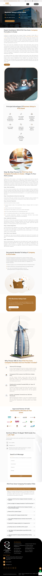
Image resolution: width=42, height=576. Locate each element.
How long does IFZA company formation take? (17, 515)
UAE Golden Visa (17, 550)
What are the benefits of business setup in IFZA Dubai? (19, 488)
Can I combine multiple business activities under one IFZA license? (19, 519)
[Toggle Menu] (28, 4)
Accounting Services (17, 543)
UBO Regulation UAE (18, 551)
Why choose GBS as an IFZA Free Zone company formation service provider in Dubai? (19, 507)
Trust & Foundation (17, 553)
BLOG (31, 573)
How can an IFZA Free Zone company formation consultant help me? (19, 499)
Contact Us (7, 64)
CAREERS (33, 573)
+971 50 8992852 (15, 302)
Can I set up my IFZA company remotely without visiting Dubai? (19, 535)
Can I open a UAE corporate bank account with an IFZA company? (19, 531)
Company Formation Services (30, 543)
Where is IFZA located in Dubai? (14, 511)
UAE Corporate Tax (17, 548)
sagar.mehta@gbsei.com (26, 302)
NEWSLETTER (27, 573)
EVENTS (37, 573)
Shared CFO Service (28, 551)
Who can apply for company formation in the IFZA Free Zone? (20, 503)
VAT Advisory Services (29, 545)
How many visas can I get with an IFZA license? (17, 526)
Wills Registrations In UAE (29, 548)
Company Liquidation (29, 546)
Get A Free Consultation (13, 307)
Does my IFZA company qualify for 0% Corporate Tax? (18, 523)
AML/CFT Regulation (29, 550)
